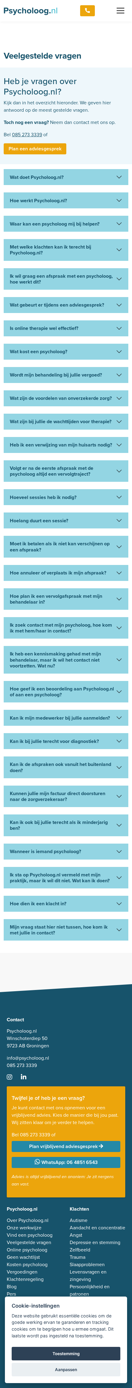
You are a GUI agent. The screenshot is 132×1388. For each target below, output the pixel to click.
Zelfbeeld (80, 1249)
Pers (11, 1293)
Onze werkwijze (24, 1227)
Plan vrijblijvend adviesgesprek (64, 1146)
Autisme (78, 1220)
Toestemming (66, 1353)
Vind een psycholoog (29, 1235)
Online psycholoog (27, 1249)
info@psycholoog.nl (28, 1057)
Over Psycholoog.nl (28, 1220)
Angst (76, 1235)
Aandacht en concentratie (97, 1227)
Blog (12, 1286)
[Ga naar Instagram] (13, 1077)
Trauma (77, 1257)
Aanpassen (66, 1369)
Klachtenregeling (25, 1279)
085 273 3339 (27, 134)
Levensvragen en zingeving (88, 1275)
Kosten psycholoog (27, 1264)
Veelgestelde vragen (29, 1242)
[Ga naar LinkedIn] (27, 1077)
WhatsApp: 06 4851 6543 (69, 1162)
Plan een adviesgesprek (35, 148)
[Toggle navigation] (120, 10)
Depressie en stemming (95, 1242)
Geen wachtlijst (23, 1257)
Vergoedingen (22, 1271)
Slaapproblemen (87, 1264)
